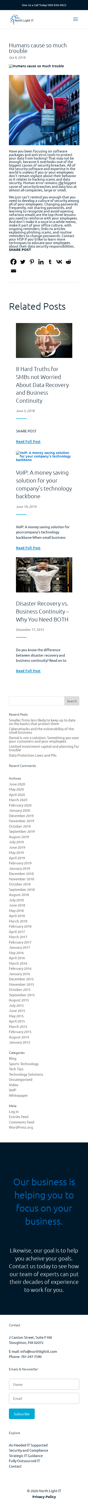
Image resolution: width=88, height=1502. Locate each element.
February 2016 (20, 968)
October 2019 (20, 826)
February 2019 (20, 863)
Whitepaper (18, 1095)
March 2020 (18, 799)
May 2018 (16, 910)
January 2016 (19, 973)
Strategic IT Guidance (26, 1455)
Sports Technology (23, 1063)
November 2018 (21, 879)
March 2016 (18, 963)
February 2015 (20, 1031)
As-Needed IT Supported (28, 1445)
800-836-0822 (57, 5)
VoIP (12, 1090)
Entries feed (18, 1116)
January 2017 (19, 947)
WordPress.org (21, 1127)
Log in (14, 1111)
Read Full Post (28, 442)
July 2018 (16, 900)
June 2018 (17, 905)
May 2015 (16, 1016)
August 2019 (19, 836)
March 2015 (18, 1026)
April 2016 (17, 957)
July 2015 (16, 1005)
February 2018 (20, 926)
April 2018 (17, 915)
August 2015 (19, 1000)
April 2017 (17, 931)
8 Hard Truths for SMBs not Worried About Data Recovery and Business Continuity (42, 384)
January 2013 (19, 1042)
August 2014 (19, 1037)
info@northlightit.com (38, 1351)
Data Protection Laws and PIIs (33, 755)
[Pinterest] (32, 262)
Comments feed (21, 1122)
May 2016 (16, 952)
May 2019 (16, 852)
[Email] (13, 271)
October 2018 (20, 884)
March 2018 (18, 921)
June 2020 (17, 784)
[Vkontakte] (59, 262)
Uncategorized (20, 1079)
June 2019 (17, 847)
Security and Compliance (28, 1450)
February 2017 (20, 942)
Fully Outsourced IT (24, 1460)
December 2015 (21, 979)
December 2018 (21, 873)
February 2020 (20, 805)
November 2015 (21, 984)
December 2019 (21, 815)
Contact (15, 1466)
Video (13, 1084)
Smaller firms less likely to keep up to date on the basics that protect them (42, 722)
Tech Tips (16, 1069)
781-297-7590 (31, 1356)
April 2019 (17, 857)
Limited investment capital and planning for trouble (44, 748)
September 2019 (22, 831)
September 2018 (22, 889)
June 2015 (17, 1010)
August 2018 (19, 894)
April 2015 (17, 1021)
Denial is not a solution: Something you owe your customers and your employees (44, 739)
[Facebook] (13, 262)
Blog (12, 1058)
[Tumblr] (50, 262)
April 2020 (17, 794)
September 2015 (22, 995)
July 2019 (16, 842)
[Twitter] (23, 262)
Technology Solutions (26, 1074)
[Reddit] (68, 262)
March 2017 (18, 936)
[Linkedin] (41, 262)
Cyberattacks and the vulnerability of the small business (41, 730)
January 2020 (19, 810)
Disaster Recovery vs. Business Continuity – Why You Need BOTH (42, 611)
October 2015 (20, 989)
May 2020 (16, 789)
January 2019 (19, 868)
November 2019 (21, 820)
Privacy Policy (44, 1496)
